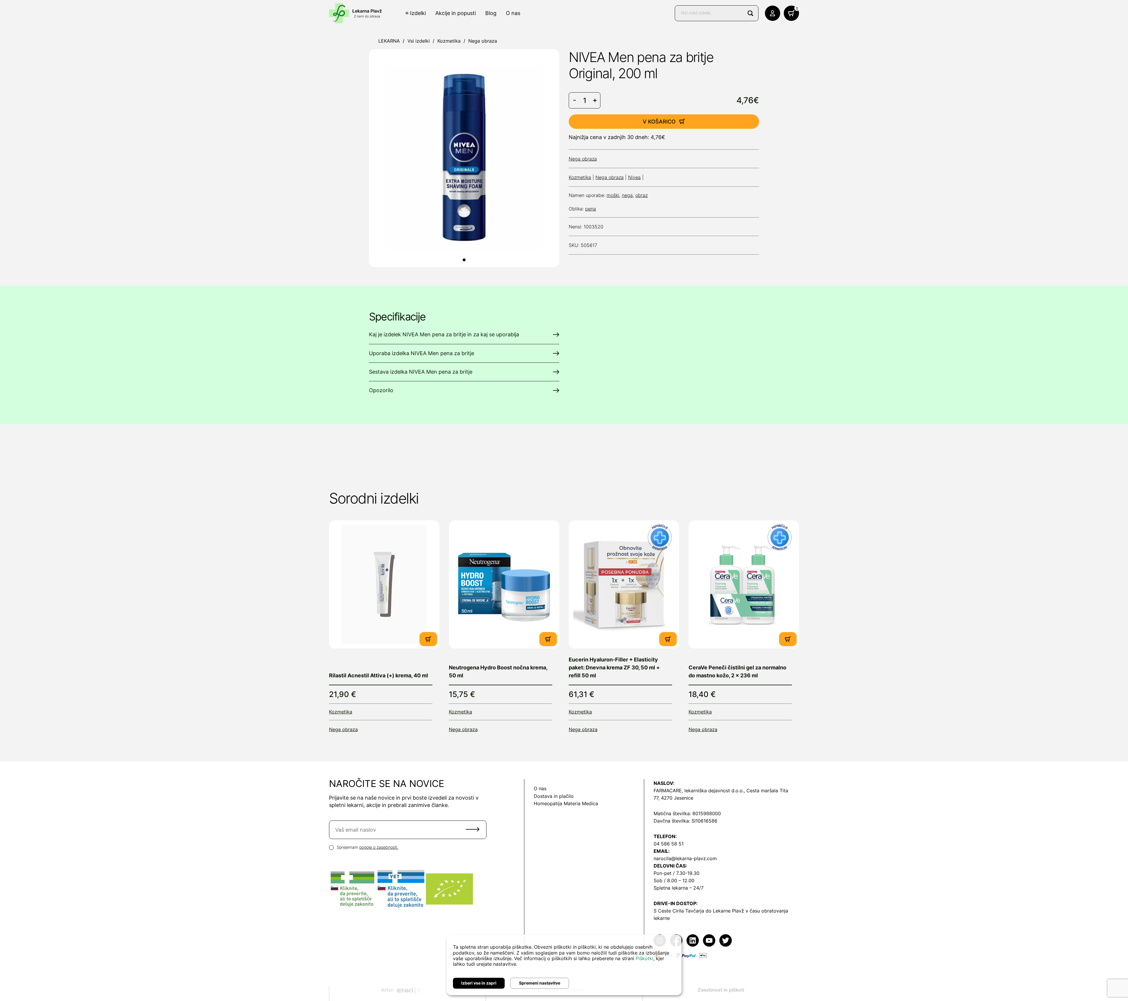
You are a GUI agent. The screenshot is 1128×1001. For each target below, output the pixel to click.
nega (627, 195)
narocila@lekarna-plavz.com (685, 858)
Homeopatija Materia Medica (566, 803)
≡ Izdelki (415, 13)
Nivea (634, 177)
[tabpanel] (464, 158)
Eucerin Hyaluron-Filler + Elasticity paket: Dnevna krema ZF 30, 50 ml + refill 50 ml (614, 667)
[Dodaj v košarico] (428, 639)
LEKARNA (389, 41)
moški (613, 195)
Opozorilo (381, 390)
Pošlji (472, 829)
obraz (641, 195)
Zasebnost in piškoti (721, 990)
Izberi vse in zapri (478, 982)
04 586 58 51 (669, 844)
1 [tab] (464, 259)
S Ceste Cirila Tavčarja (679, 911)
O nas (513, 13)
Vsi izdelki (418, 41)
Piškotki (644, 958)
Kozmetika (449, 41)
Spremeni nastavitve (539, 982)
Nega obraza (482, 41)
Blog (490, 13)
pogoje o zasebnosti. (378, 847)
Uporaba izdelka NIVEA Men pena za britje (421, 353)
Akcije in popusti (455, 13)
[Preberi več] (384, 584)
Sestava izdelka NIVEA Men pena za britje (420, 372)
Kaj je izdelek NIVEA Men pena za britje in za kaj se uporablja (444, 334)
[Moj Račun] (772, 13)
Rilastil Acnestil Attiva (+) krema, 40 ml (378, 675)
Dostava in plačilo (554, 796)
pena (590, 209)
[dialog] (564, 965)
